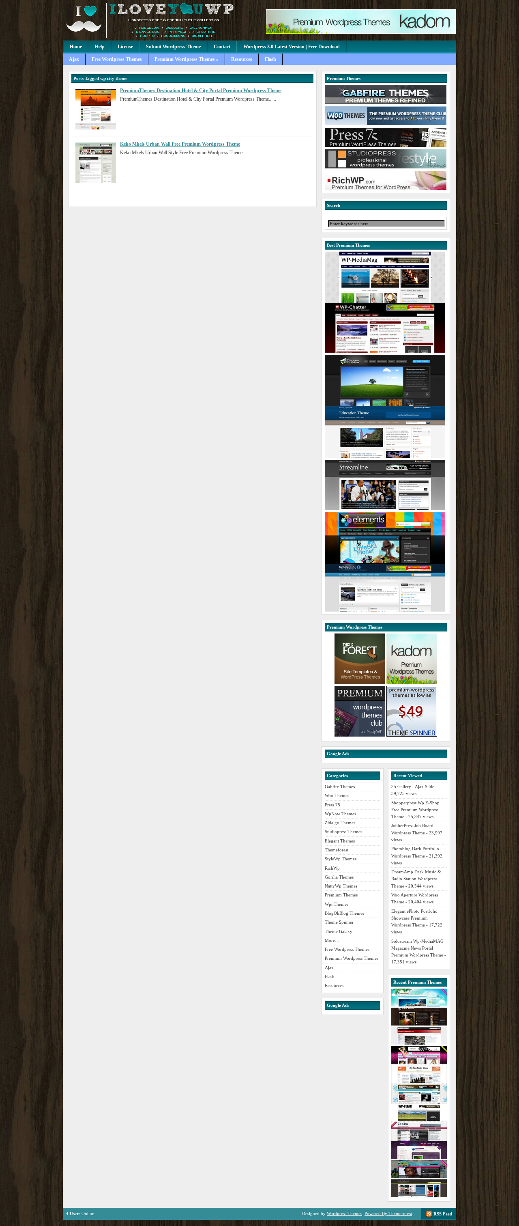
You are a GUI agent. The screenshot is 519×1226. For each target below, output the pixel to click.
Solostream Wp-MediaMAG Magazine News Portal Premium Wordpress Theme (417, 948)
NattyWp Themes (341, 885)
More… (332, 940)
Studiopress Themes (343, 831)
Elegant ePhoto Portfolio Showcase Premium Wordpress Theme (414, 918)
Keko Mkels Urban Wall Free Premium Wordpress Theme (180, 144)
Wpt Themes (336, 904)
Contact (222, 47)
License (125, 47)
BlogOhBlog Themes (344, 913)
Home (76, 47)
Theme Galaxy (338, 931)
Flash (270, 59)
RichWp (332, 868)
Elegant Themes (340, 840)
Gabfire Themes (340, 786)
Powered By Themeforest (388, 1213)
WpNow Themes (340, 813)
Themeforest (336, 849)
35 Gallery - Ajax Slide (412, 786)
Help (100, 47)
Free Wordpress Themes (117, 59)
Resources (241, 59)
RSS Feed (442, 1213)
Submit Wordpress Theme (173, 47)
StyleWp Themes (340, 858)
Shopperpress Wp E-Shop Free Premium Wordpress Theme (415, 809)
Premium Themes (341, 894)
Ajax (74, 59)
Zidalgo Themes (340, 822)
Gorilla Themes (339, 877)
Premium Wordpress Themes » (186, 59)
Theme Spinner (339, 922)
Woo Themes (337, 795)
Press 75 (332, 804)
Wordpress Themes (344, 1213)
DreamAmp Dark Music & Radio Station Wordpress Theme (416, 878)
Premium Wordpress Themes (351, 958)
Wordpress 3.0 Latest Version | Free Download (291, 47)
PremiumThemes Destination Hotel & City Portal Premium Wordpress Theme (200, 90)
